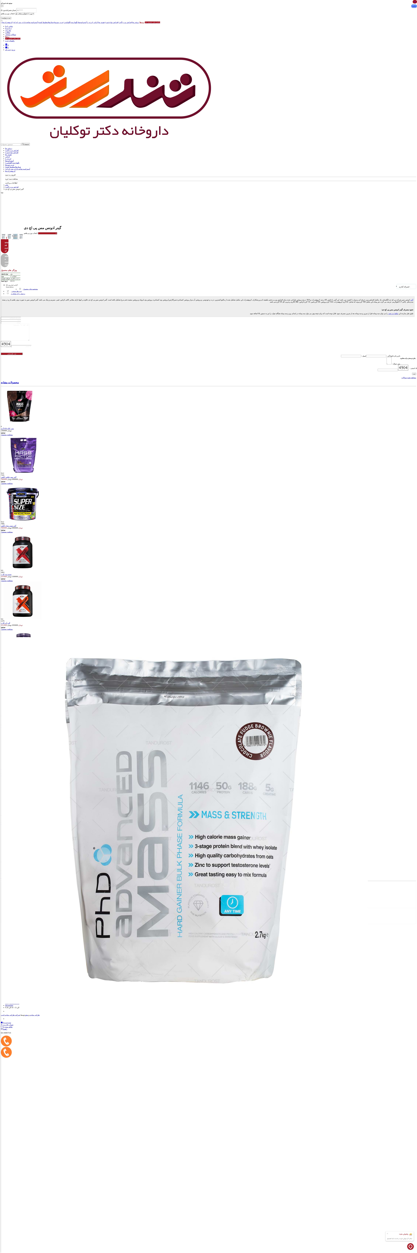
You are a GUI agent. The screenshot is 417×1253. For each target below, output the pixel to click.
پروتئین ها (135, 22)
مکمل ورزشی (393, 313)
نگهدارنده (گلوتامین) (71, 22)
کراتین (95, 22)
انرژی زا (90, 22)
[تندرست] (109, 142)
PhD (415, 1)
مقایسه (414, 6)
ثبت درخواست (6, 18)
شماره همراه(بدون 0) (8, 10)
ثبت (414, 374)
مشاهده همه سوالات (408, 378)
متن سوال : (396, 364)
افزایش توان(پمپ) (111, 22)
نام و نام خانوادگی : (393, 356)
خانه (6, 185)
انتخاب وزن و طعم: (8, 14)
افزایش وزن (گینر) (125, 22)
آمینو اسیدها (82, 22)
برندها (142, 22)
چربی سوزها (58, 22)
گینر (411, 300)
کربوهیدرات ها (7, 22)
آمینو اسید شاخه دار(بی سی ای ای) (25, 22)
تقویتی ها (101, 22)
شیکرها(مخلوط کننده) (46, 22)
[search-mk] (2, 20)
